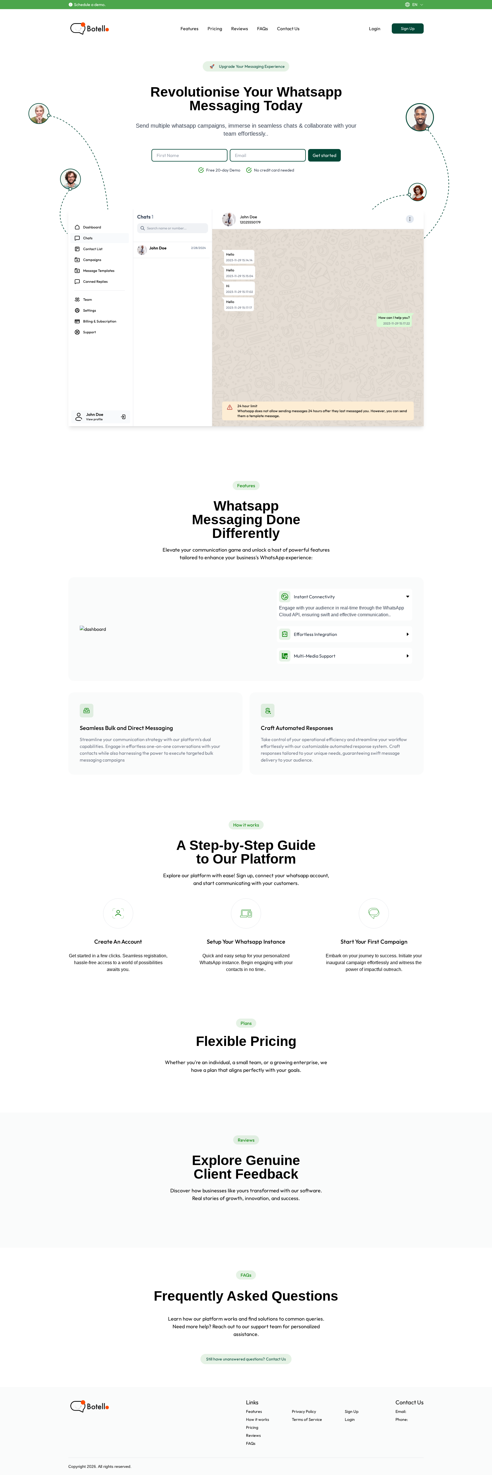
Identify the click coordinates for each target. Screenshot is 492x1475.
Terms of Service (307, 1419)
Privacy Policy (304, 1411)
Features (189, 28)
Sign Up (408, 28)
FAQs (262, 28)
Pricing (215, 28)
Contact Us (288, 28)
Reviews (239, 28)
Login (374, 28)
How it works (257, 1419)
